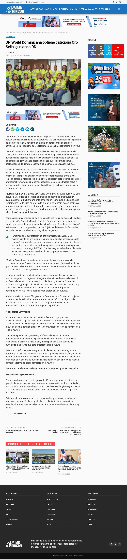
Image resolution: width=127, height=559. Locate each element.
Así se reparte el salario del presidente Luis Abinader (23, 431)
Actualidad (10, 499)
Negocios (91, 504)
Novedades (92, 509)
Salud (8, 514)
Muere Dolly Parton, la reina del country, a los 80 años (101, 234)
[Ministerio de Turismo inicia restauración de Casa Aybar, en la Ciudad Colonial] (17, 456)
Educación (51, 509)
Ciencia (49, 504)
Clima (90, 524)
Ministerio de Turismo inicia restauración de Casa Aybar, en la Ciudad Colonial (17, 468)
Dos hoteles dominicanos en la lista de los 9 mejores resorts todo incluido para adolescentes (64, 432)
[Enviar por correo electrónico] (27, 129)
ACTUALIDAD (36, 9)
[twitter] (116, 2)
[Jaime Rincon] (16, 543)
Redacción (11, 52)
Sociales (91, 514)
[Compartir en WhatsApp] (13, 129)
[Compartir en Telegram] (22, 129)
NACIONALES (51, 9)
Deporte (9, 524)
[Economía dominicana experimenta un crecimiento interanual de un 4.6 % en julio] (69, 456)
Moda (49, 524)
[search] (119, 9)
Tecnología (51, 514)
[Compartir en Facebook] (8, 129)
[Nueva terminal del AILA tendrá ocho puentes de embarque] (43, 456)
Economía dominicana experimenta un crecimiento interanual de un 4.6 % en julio (69, 468)
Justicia (50, 519)
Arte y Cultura (52, 499)
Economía (62, 462)
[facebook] (113, 2)
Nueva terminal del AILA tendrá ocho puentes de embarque (41, 468)
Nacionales (10, 37)
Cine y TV (91, 519)
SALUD (73, 9)
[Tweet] (17, 129)
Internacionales (88, 9)
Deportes (104, 9)
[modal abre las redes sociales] (32, 129)
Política (8, 509)
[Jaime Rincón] (16, 9)
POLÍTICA (63, 9)
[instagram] (119, 2)
